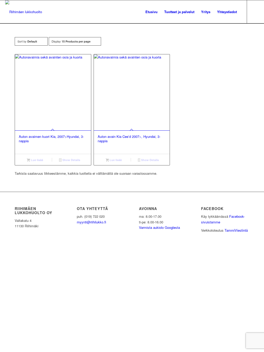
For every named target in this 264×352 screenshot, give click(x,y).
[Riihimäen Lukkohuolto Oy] (23, 11)
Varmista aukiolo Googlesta (159, 227)
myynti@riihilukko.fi (91, 222)
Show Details (71, 160)
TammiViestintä (236, 230)
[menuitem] (151, 11)
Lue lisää (36, 160)
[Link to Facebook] (255, 11)
